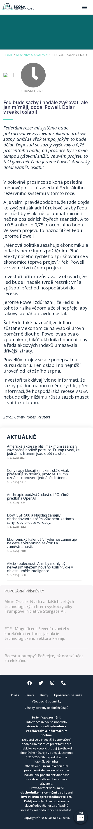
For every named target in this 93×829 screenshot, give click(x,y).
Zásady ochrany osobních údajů (46, 708)
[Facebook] (29, 682)
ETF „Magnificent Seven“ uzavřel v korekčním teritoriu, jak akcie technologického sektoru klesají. (37, 633)
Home (8, 55)
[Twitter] (40, 682)
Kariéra (30, 695)
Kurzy (44, 695)
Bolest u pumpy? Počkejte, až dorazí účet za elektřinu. (44, 658)
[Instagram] (52, 682)
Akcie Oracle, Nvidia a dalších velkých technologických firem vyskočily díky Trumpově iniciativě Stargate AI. (39, 606)
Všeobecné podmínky (46, 701)
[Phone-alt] (63, 682)
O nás (15, 695)
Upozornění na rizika (68, 695)
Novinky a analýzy (32, 55)
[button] (84, 7)
